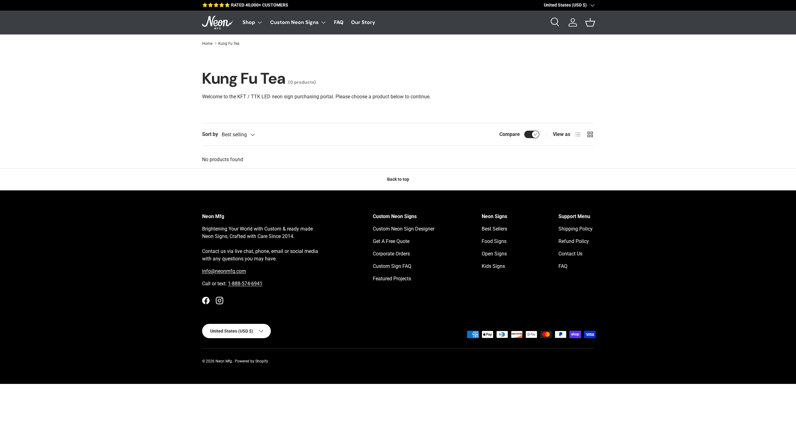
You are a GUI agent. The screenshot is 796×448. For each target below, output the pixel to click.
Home (207, 43)
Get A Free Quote (391, 241)
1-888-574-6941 (245, 284)
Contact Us (570, 254)
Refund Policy (573, 241)
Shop (249, 22)
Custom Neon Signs (294, 22)
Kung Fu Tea (228, 43)
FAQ (339, 22)
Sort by (210, 134)
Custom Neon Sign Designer (403, 229)
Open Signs (494, 254)
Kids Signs (493, 266)
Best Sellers (494, 229)
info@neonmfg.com (224, 271)
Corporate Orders (391, 254)
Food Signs (494, 241)
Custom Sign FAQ (392, 266)
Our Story (363, 22)
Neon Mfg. (224, 361)
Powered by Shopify (251, 361)
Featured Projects (392, 279)
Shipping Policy (575, 229)
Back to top (398, 179)
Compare (509, 134)
